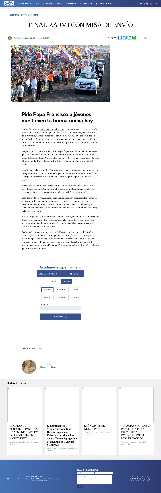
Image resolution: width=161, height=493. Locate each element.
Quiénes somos (24, 3)
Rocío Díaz (21, 38)
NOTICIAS (38, 477)
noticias (40, 348)
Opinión (98, 3)
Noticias (38, 3)
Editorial (88, 3)
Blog (108, 3)
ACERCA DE (30, 477)
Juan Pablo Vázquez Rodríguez (20, 442)
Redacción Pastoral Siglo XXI (56, 448)
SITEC (28, 481)
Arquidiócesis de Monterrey (40, 481)
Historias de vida (54, 3)
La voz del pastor (73, 3)
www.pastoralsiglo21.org (52, 129)
